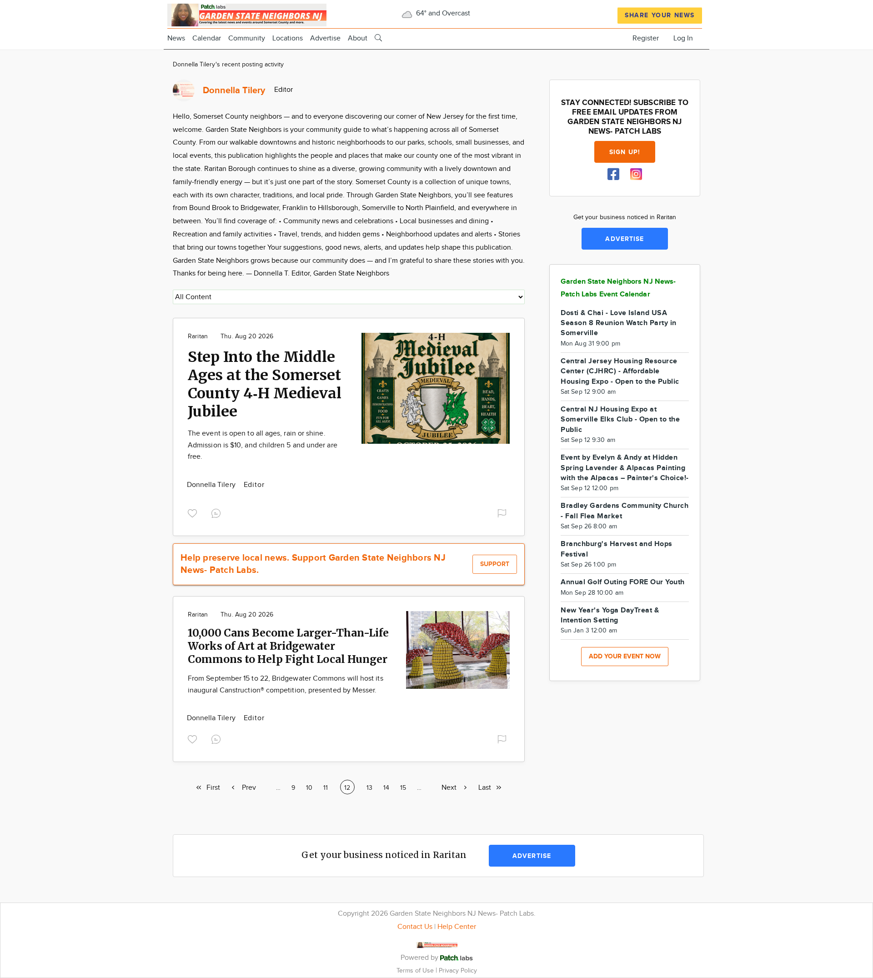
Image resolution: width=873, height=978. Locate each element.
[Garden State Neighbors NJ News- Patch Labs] (246, 14)
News (176, 38)
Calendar (206, 38)
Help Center (456, 927)
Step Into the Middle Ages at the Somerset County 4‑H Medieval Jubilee (264, 384)
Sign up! (624, 152)
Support (494, 564)
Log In (683, 38)
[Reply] (217, 512)
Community (246, 38)
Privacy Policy (458, 970)
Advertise (325, 38)
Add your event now (625, 656)
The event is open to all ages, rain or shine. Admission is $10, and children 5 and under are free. (262, 445)
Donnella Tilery (212, 485)
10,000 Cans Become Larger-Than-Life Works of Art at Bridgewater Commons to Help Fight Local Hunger (288, 646)
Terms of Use (416, 970)
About (357, 38)
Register (645, 38)
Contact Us (414, 927)
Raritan (198, 336)
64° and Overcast (442, 13)
